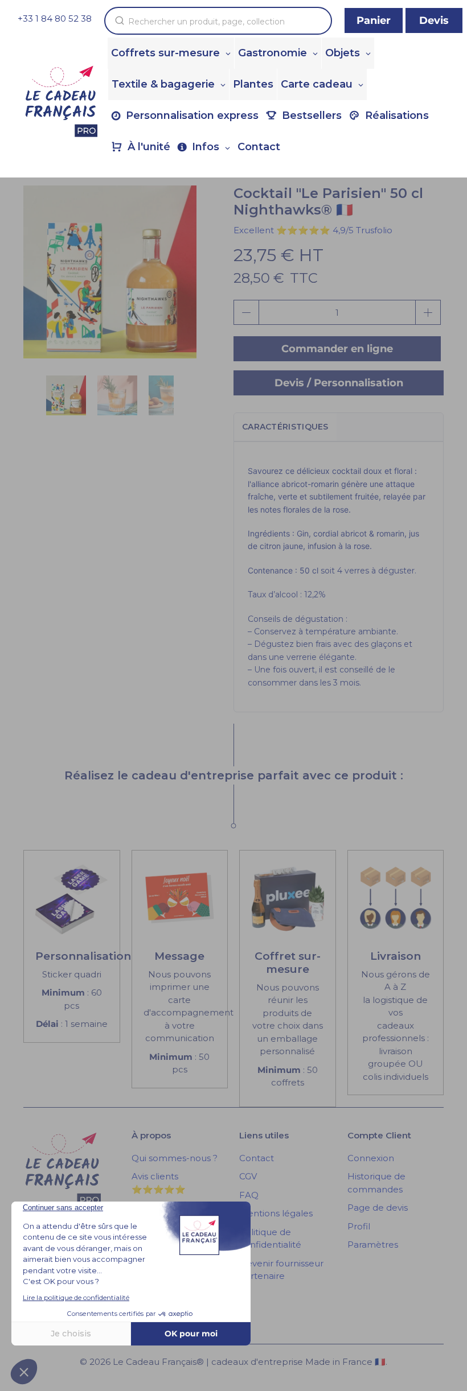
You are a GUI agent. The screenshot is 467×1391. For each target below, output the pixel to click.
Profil (358, 1226)
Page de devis (377, 1207)
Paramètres (372, 1244)
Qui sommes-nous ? (175, 1158)
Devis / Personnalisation (339, 383)
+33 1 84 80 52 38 (55, 18)
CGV (248, 1176)
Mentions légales (276, 1213)
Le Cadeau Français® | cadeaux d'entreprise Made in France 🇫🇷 (249, 1361)
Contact (256, 1158)
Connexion (370, 1158)
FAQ (249, 1195)
